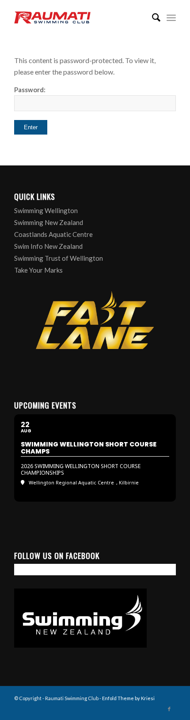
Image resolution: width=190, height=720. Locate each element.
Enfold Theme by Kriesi (128, 698)
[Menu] (171, 17)
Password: (30, 90)
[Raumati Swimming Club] (78, 17)
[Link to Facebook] (169, 709)
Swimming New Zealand (48, 222)
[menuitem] (151, 17)
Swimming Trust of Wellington (58, 258)
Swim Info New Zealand (48, 246)
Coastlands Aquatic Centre (53, 234)
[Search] (151, 17)
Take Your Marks (38, 270)
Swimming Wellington (46, 210)
